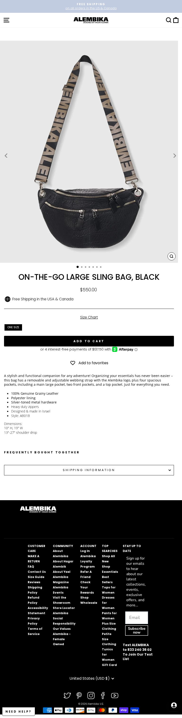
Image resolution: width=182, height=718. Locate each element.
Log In (85, 551)
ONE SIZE (13, 327)
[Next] (174, 155)
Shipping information (89, 470)
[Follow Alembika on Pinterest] (79, 695)
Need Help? (18, 711)
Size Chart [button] (89, 317)
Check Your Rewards (87, 587)
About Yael (61, 572)
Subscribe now (137, 630)
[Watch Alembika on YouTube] (114, 695)
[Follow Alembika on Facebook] (102, 695)
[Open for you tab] (174, 705)
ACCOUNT (88, 546)
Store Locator (64, 608)
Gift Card (109, 665)
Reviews (34, 582)
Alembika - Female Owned (62, 639)
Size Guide (36, 577)
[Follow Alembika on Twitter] (67, 695)
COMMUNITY (63, 546)
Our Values (62, 629)
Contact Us (37, 572)
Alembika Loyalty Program (88, 561)
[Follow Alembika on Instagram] (91, 695)
